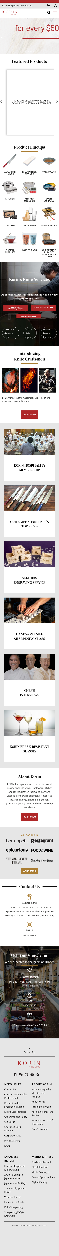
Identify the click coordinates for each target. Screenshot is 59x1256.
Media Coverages (41, 1172)
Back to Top (29, 1052)
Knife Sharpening (13, 1207)
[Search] (48, 13)
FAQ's (7, 1145)
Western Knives (12, 1197)
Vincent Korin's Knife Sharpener (43, 1122)
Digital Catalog (39, 1182)
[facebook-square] (15, 1074)
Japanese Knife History (29, 333)
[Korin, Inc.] (10, 12)
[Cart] (48, 5)
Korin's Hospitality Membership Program (41, 1093)
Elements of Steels (14, 1202)
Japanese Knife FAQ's (15, 1183)
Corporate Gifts (12, 1135)
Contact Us (10, 1089)
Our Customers (40, 1129)
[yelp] (38, 1074)
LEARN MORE (29, 414)
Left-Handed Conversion (43, 307)
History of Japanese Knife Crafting (14, 1167)
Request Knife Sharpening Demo (9, 333)
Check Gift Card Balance (12, 1128)
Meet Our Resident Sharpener (47, 333)
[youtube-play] (32, 1074)
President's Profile (41, 1106)
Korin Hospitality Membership (17, 5)
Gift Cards (9, 1121)
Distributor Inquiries (15, 1111)
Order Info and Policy (15, 1116)
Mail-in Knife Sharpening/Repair (15, 308)
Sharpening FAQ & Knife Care (14, 1214)
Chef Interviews (40, 1167)
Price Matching (12, 1140)
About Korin (38, 1101)
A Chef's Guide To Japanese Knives (13, 1176)
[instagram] (26, 1074)
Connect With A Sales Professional (15, 1096)
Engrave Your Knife (28, 316)
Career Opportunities (43, 1177)
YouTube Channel (41, 1162)
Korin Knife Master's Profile (42, 1113)
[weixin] (21, 1074)
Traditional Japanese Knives (15, 1190)
